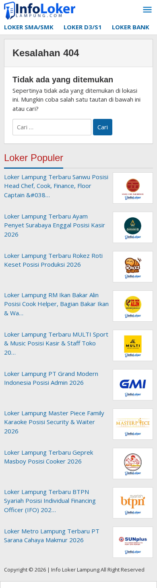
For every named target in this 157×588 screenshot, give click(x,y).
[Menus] (147, 10)
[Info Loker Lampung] (39, 10)
